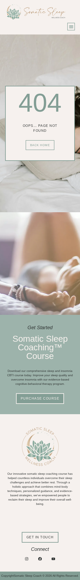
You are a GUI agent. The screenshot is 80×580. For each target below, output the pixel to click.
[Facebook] (39, 558)
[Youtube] (53, 558)
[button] (71, 26)
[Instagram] (26, 558)
